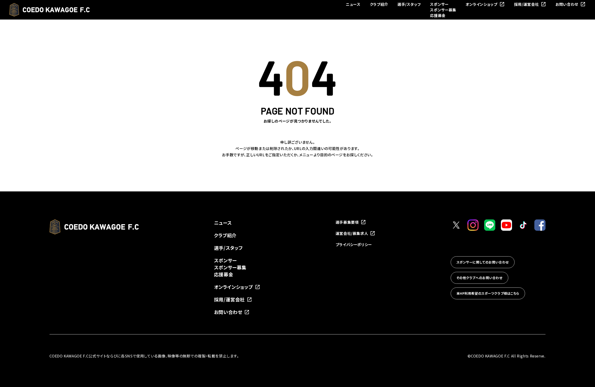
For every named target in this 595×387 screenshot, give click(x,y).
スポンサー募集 (443, 10)
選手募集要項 (347, 222)
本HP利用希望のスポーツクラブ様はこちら (487, 293)
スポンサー (439, 4)
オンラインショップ (481, 4)
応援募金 (438, 15)
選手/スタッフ (409, 4)
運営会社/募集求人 (352, 233)
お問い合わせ (566, 4)
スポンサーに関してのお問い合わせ (482, 262)
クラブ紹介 (379, 4)
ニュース (353, 4)
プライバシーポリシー (354, 244)
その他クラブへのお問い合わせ (479, 277)
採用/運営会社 (526, 4)
